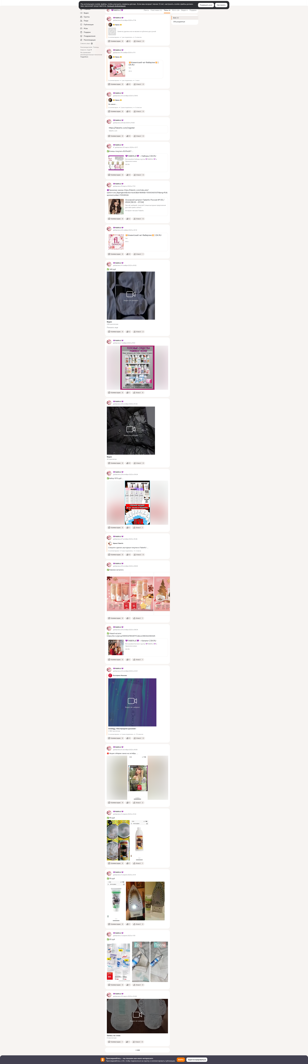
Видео (109, 322)
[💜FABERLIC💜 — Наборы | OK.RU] (137, 163)
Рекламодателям (86, 47)
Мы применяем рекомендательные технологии (91, 55)
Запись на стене (113, 1035)
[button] (115, 41)
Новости (83, 50)
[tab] (146, 10)
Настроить (221, 5)
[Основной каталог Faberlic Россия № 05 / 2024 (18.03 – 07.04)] (137, 207)
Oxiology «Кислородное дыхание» (122, 729)
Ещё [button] (88, 50)
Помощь (96, 47)
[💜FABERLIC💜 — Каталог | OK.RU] (137, 647)
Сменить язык (85, 43)
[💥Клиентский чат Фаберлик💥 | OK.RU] (135, 69)
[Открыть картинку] (118, 593)
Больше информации (116, 6)
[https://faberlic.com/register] (137, 129)
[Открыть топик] (137, 30)
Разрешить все (206, 5)
